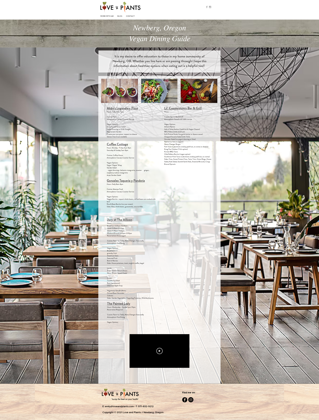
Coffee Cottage (117, 144)
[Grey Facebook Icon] (206, 6)
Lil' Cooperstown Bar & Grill (183, 108)
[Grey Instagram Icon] (210, 6)
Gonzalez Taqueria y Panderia (126, 180)
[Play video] (159, 351)
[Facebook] (184, 399)
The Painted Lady (118, 303)
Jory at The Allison (119, 219)
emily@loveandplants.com (119, 406)
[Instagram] (190, 399)
